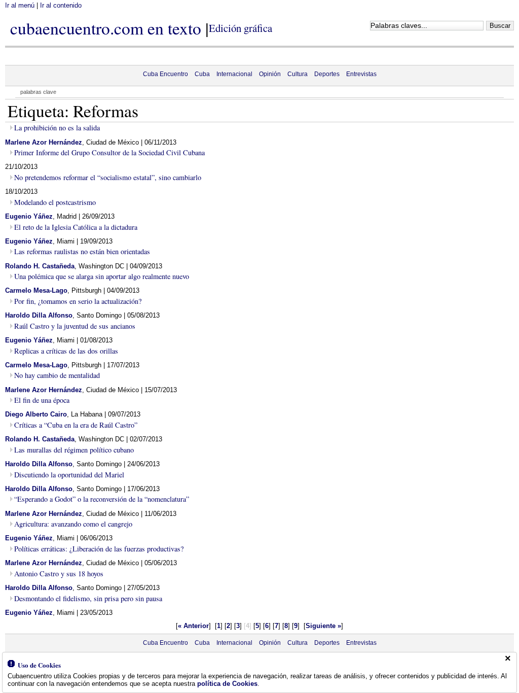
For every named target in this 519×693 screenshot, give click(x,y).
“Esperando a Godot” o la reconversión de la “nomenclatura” (101, 499)
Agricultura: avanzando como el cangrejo (73, 524)
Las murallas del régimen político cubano (74, 450)
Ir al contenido (61, 5)
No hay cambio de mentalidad (57, 375)
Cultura (297, 74)
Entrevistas (361, 74)
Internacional (234, 74)
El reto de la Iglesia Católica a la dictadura (75, 227)
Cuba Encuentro (165, 74)
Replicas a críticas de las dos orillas (66, 351)
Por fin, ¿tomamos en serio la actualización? (77, 301)
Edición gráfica (240, 28)
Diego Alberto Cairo (36, 414)
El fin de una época (41, 400)
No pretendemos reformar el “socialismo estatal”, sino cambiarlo (107, 177)
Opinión (270, 74)
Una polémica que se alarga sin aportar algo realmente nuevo (101, 276)
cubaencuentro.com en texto (105, 28)
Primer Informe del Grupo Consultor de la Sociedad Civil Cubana (109, 152)
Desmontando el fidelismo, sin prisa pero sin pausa (88, 598)
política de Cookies (227, 683)
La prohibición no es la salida (57, 127)
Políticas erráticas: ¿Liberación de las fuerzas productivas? (98, 548)
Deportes (327, 74)
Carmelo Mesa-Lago (36, 290)
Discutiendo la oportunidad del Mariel (69, 474)
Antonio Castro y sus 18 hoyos (58, 573)
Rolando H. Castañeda (40, 266)
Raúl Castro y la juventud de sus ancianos (74, 326)
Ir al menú (19, 5)
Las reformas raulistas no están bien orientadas (82, 251)
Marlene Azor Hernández (43, 142)
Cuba (202, 74)
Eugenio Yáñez (29, 216)
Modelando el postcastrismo (55, 202)
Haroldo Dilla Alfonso (38, 315)
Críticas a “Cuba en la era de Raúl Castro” (75, 425)
